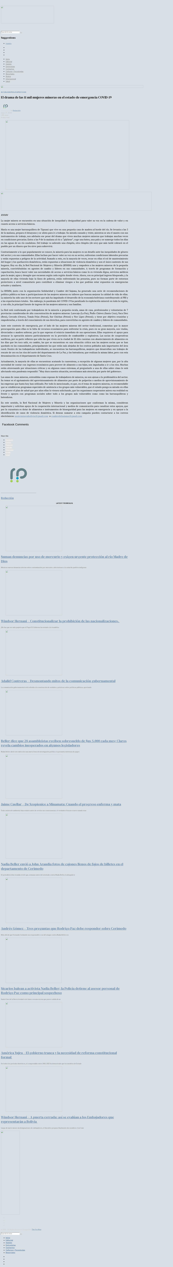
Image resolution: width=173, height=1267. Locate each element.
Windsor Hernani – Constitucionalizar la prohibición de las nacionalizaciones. (60, 621)
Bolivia (8, 76)
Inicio (8, 59)
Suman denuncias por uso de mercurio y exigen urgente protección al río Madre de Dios (64, 558)
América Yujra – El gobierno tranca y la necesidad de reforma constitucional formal (59, 1055)
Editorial (9, 62)
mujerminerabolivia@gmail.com (31, 416)
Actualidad (6, 92)
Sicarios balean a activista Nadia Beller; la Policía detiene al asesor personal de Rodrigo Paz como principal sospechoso (60, 990)
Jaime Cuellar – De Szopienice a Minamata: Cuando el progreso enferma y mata (61, 804)
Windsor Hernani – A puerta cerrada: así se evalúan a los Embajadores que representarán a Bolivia (57, 1119)
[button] (21, 32)
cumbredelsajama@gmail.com (66, 416)
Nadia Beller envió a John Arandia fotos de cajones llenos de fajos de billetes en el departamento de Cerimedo (62, 866)
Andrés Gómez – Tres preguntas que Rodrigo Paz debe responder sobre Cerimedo (63, 928)
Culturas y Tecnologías (14, 71)
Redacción (17, 110)
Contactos (10, 69)
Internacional (11, 79)
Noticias (22, 92)
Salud (8, 81)
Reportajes (10, 74)
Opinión (8, 43)
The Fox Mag (36, 1229)
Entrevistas (10, 67)
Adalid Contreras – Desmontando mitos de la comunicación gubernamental (58, 681)
